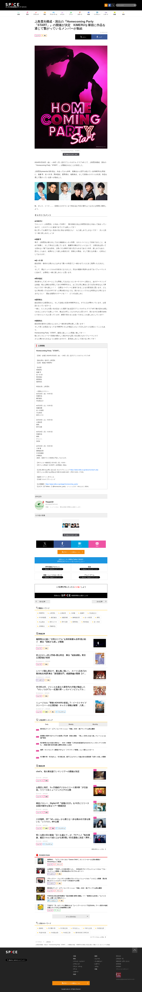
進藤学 (82, 613)
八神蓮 (73, 613)
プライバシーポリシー (122, 969)
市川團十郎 (51, 928)
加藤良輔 (65, 617)
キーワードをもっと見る (97, 937)
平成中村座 (42, 932)
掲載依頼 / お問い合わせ (122, 961)
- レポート (97, 964)
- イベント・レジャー (79, 961)
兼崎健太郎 (76, 617)
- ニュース (97, 958)
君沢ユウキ (53, 622)
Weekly (71, 724)
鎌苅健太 (54, 617)
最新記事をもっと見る (98, 849)
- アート (75, 969)
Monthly (95, 724)
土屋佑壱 (63, 613)
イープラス (38, 942)
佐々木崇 (97, 622)
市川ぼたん (76, 928)
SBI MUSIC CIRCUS (82, 932)
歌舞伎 (41, 928)
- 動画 (95, 956)
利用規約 (118, 966)
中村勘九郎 (100, 928)
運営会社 (118, 956)
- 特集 (95, 969)
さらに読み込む (71, 916)
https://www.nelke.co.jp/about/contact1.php (84, 470)
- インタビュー (98, 961)
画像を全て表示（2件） (72, 154)
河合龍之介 (93, 613)
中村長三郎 (66, 932)
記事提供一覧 (119, 958)
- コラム (96, 966)
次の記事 (99, 601)
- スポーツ (75, 971)
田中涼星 (65, 622)
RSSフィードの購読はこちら (72, 552)
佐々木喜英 (88, 617)
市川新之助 (64, 928)
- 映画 (74, 974)
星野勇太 (75, 622)
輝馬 (98, 617)
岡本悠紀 (86, 622)
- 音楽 (74, 956)
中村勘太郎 (54, 932)
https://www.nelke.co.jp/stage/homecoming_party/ (61, 484)
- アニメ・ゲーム (77, 966)
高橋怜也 (52, 626)
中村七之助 (88, 928)
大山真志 (42, 622)
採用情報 (118, 964)
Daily (46, 724)
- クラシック (76, 964)
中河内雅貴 (42, 617)
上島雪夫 (52, 613)
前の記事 (42, 601)
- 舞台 (74, 958)
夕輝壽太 (42, 626)
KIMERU (41, 613)
